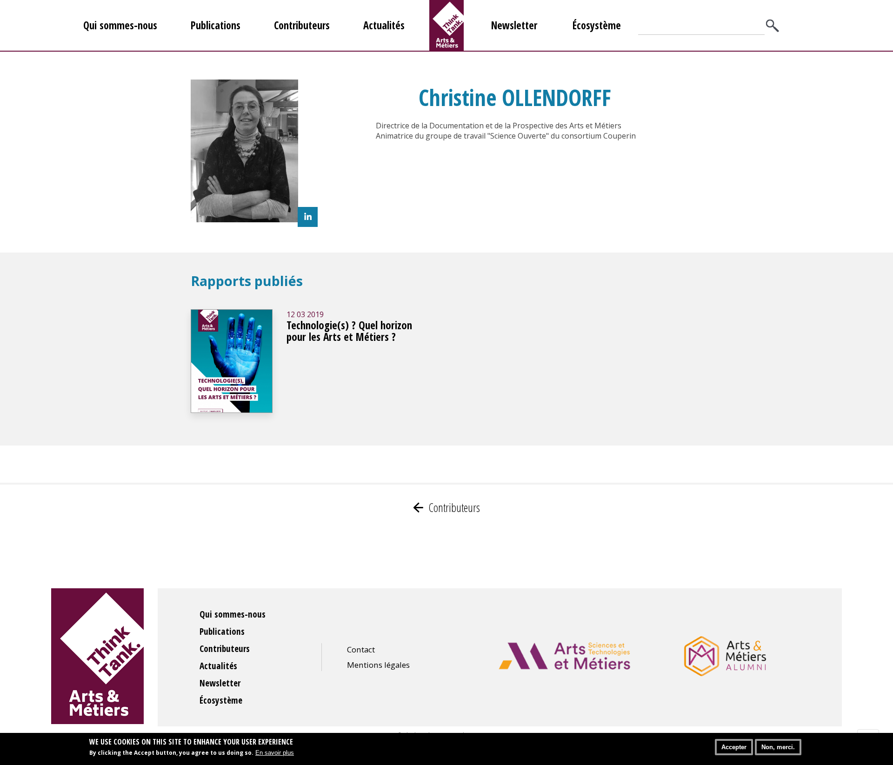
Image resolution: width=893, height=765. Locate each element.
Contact (361, 649)
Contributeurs (302, 25)
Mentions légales (378, 664)
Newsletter (514, 25)
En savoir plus (274, 752)
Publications (215, 25)
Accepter (733, 747)
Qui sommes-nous (120, 25)
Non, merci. (778, 747)
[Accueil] (446, 25)
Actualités (384, 25)
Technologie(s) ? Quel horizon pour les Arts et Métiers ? (349, 331)
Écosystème (597, 25)
